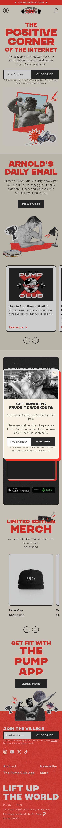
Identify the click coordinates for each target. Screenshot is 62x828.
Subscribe (43, 442)
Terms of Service (36, 450)
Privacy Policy (18, 450)
